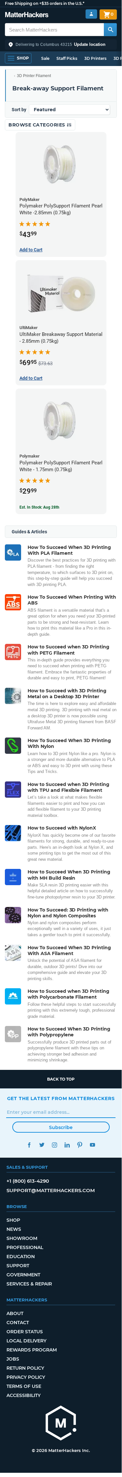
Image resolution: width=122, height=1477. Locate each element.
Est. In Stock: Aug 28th (39, 507)
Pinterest (80, 1145)
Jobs (12, 1359)
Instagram (54, 1145)
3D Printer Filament (34, 75)
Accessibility (23, 1395)
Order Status (24, 1332)
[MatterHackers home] (27, 15)
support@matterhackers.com (50, 1190)
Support (17, 1266)
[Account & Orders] (91, 14)
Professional (24, 1247)
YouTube (92, 1145)
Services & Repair (29, 1284)
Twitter (42, 1145)
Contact (17, 1322)
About (14, 1313)
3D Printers (95, 58)
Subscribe (61, 1127)
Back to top (61, 1079)
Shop (13, 1220)
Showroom (21, 1238)
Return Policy (25, 1368)
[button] (61, 44)
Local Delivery (26, 1341)
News (13, 1229)
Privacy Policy (25, 1377)
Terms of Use (23, 1386)
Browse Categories (37, 125)
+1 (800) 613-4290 (27, 1181)
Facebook (29, 1145)
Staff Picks (66, 58)
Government (23, 1275)
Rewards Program (31, 1350)
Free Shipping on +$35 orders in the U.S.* (44, 3)
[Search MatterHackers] (110, 29)
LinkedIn (67, 1145)
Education (20, 1256)
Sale (45, 58)
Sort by (19, 109)
